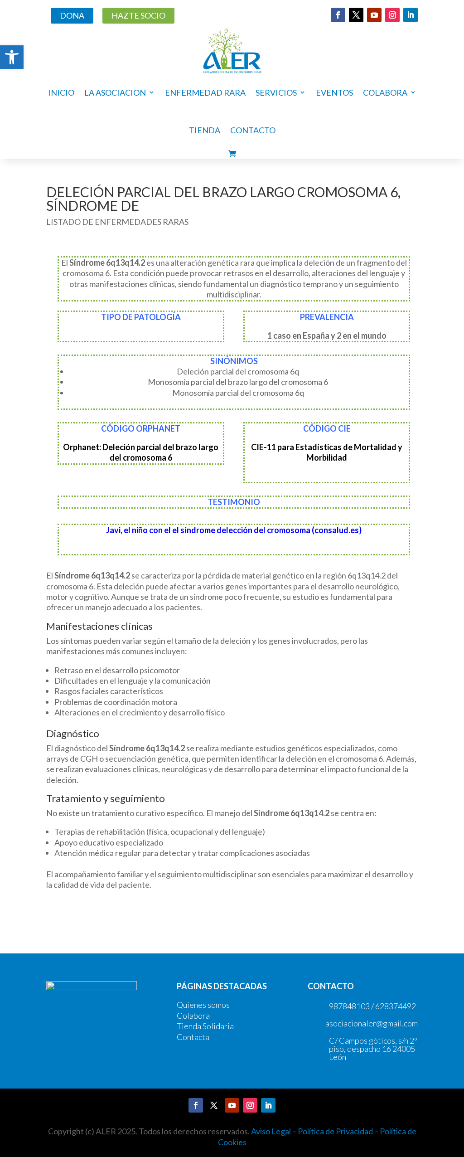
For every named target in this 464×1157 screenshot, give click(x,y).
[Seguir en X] (356, 15)
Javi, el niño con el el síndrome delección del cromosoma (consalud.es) (234, 530)
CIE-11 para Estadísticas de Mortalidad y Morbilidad (326, 452)
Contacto (253, 130)
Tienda (204, 130)
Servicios (276, 92)
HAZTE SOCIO (138, 15)
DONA (72, 15)
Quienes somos (203, 1005)
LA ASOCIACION (115, 92)
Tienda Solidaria (205, 1026)
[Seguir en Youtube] (374, 15)
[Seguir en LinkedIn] (410, 15)
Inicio (61, 92)
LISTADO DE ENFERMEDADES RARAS (117, 222)
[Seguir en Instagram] (392, 15)
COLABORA (385, 92)
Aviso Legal (271, 1131)
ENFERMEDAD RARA (205, 92)
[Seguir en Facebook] (338, 15)
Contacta (193, 1037)
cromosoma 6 (147, 457)
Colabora (193, 1016)
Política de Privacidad (335, 1131)
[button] (12, 57)
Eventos (334, 92)
